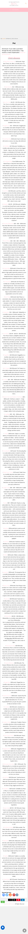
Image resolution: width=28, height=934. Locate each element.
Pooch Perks (6, 241)
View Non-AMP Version (9, 904)
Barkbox (6, 528)
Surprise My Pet (7, 695)
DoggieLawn (6, 125)
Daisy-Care (6, 808)
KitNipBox (5, 204)
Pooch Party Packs (9, 735)
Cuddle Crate (6, 487)
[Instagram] (17, 895)
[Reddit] (10, 895)
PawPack (6, 541)
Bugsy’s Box (6, 585)
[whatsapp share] (3, 902)
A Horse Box (6, 268)
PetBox (5, 555)
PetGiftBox (6, 146)
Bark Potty (7, 297)
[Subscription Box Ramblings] (14, 6)
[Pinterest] (13, 895)
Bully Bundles (8, 87)
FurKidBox (5, 788)
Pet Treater (6, 368)
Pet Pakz (5, 379)
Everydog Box (6, 451)
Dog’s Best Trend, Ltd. (9, 61)
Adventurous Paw (10, 645)
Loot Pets (5, 191)
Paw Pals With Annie (8, 223)
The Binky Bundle (8, 827)
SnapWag (7, 414)
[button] (14, 10)
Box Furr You (7, 102)
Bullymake (5, 840)
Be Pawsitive (7, 281)
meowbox (6, 707)
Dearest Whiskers (9, 663)
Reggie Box (7, 682)
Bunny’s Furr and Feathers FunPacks (12, 397)
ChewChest (6, 879)
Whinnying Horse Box (8, 764)
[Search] (25, 3)
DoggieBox (6, 355)
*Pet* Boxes (14, 58)
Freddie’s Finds (6, 722)
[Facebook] (3, 895)
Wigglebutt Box (6, 748)
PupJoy (5, 503)
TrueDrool (5, 777)
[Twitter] (7, 895)
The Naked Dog (8, 161)
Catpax (6, 433)
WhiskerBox (8, 616)
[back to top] (24, 930)
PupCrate (6, 599)
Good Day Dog (7, 139)
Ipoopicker (5, 572)
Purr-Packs (6, 333)
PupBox (6, 856)
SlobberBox (6, 312)
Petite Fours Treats (8, 472)
